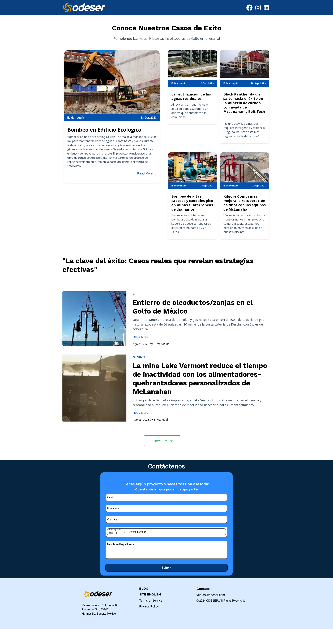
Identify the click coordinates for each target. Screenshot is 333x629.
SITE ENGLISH (150, 594)
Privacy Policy (149, 606)
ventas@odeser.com (211, 595)
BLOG (143, 588)
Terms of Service (151, 600)
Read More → (147, 173)
